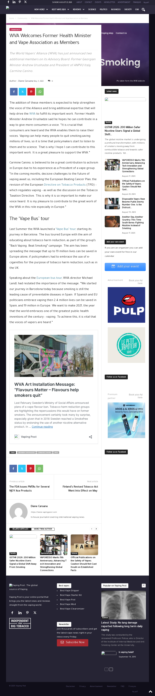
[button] (143, 10)
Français (137, 3)
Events (98, 3)
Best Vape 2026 (59, 10)
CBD (137, 10)
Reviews (77, 10)
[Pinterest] (19, 2)
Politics (103, 10)
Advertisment (124, 3)
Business (116, 10)
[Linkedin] (14, 2)
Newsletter (109, 3)
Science (92, 10)
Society (128, 10)
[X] (25, 2)
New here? (39, 10)
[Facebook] (8, 2)
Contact (88, 3)
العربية (146, 3)
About (79, 3)
